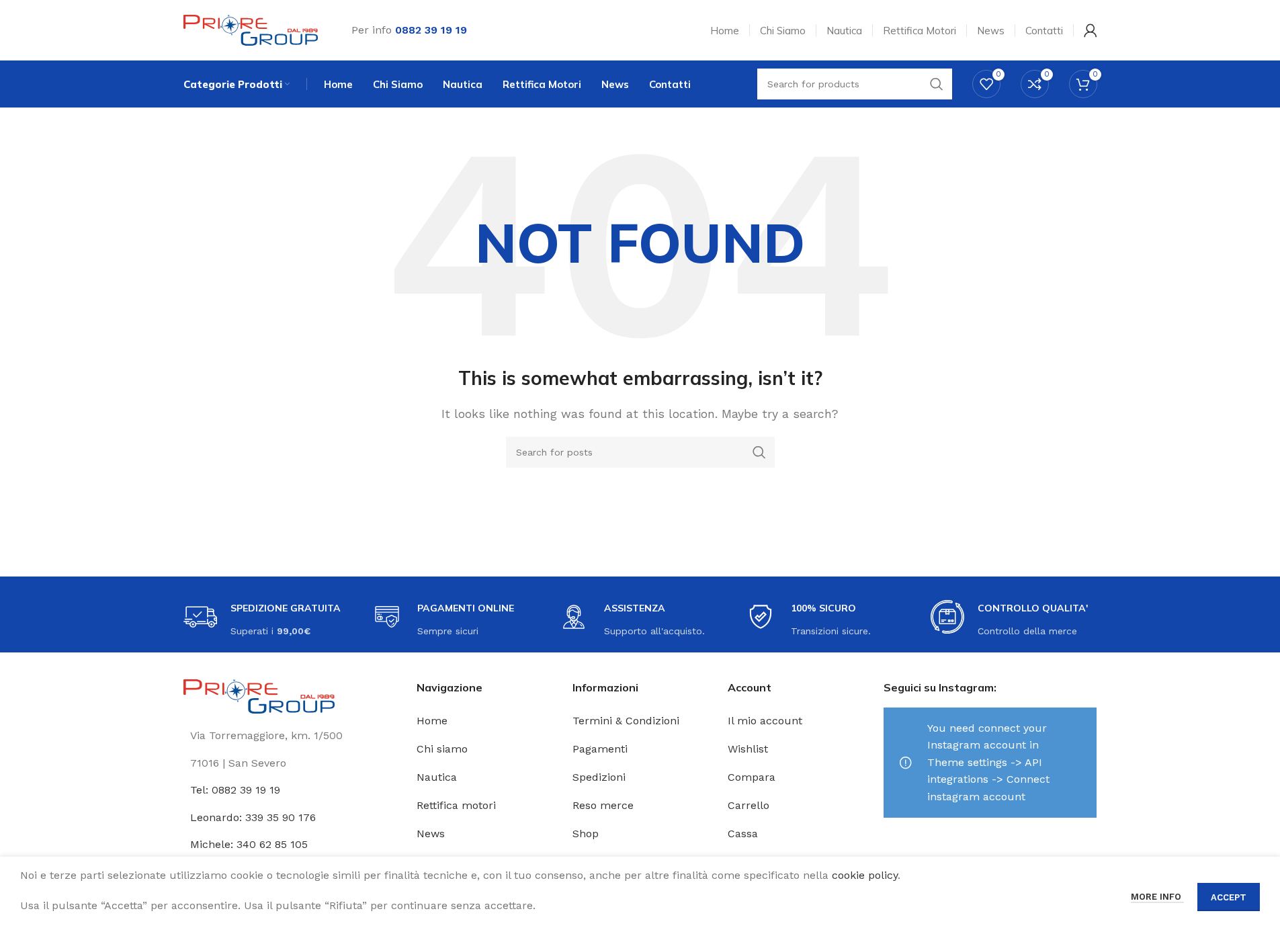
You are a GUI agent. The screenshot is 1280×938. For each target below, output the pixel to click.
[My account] (1090, 30)
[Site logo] (250, 29)
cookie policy (865, 875)
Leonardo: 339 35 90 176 (253, 817)
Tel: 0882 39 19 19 (235, 789)
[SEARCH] (759, 452)
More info (1157, 897)
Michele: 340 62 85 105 (249, 844)
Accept (1228, 897)
